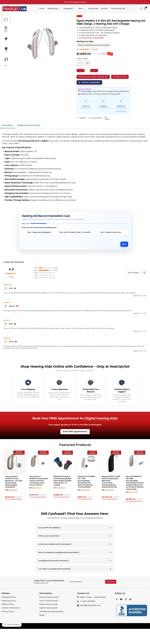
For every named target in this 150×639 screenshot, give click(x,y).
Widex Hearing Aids (48, 604)
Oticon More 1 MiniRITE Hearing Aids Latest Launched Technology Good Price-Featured (38, 480)
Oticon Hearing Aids (48, 601)
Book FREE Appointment (75, 431)
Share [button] (107, 119)
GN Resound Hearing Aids (51, 611)
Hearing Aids (52, 8)
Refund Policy (8, 604)
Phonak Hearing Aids (49, 597)
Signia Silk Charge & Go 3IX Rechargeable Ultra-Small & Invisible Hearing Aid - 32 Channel (62, 480)
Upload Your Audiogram (33, 239)
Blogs (41, 615)
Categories (68, 8)
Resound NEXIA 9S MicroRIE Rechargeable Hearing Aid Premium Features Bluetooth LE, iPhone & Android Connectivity (135, 482)
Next (124, 244)
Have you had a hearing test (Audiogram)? (40, 227)
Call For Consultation (91, 82)
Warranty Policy (9, 597)
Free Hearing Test (118, 8)
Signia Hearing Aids (48, 608)
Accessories (93, 8)
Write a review (133, 273)
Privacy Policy (8, 611)
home (41, 8)
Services (104, 8)
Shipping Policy (9, 601)
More (80, 8)
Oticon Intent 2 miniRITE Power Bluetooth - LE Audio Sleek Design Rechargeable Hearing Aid (13, 481)
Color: (82, 59)
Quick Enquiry (96, 118)
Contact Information (11, 608)
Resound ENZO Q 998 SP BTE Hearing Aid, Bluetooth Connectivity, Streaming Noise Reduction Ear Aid (111, 481)
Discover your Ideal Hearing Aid (93, 77)
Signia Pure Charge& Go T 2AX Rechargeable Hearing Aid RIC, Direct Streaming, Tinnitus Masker (86, 481)
